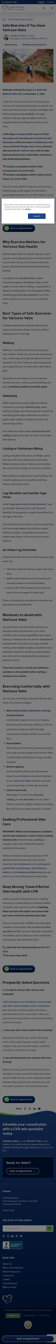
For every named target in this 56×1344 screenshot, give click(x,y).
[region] (28, 211)
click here (28, 209)
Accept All (36, 216)
